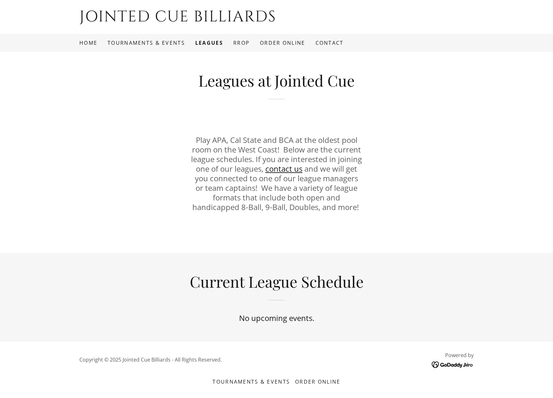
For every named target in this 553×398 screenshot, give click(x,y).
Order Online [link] (282, 42)
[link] (276, 19)
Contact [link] (330, 42)
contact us (283, 168)
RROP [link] (241, 42)
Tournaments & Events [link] (146, 42)
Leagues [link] (209, 42)
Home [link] (88, 42)
